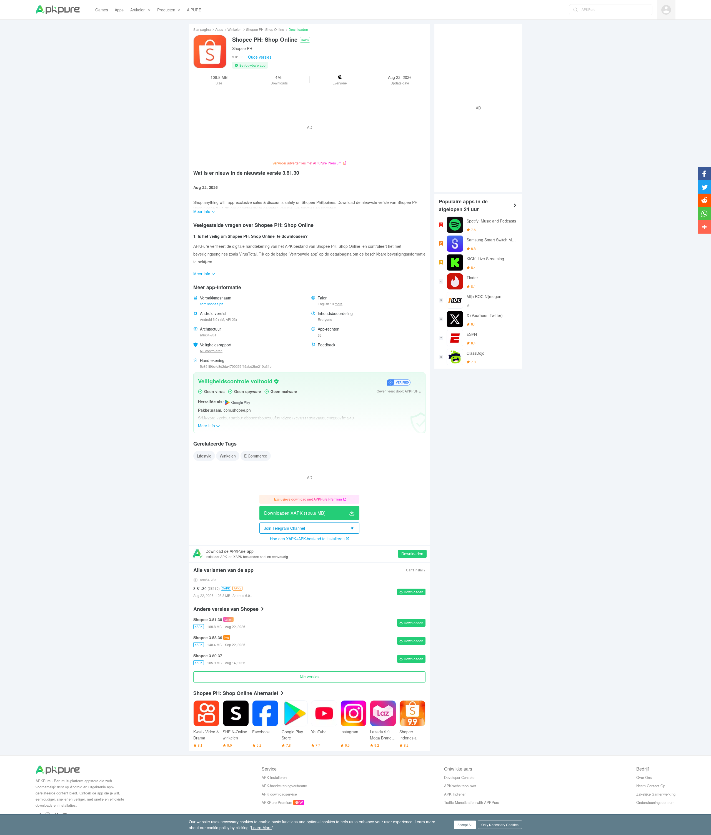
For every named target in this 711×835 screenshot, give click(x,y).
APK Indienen (455, 794)
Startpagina (202, 29)
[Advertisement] (476, 107)
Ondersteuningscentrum (655, 802)
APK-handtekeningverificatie (284, 785)
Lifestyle (204, 456)
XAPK (305, 40)
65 (320, 335)
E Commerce (255, 456)
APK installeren (274, 777)
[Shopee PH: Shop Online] (210, 51)
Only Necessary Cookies (500, 824)
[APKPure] (58, 9)
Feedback (326, 345)
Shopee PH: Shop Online (265, 29)
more (338, 304)
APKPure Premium (277, 802)
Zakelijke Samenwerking (655, 794)
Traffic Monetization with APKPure (471, 802)
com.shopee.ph (211, 303)
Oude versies (259, 57)
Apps (219, 29)
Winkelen (234, 29)
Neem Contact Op (650, 785)
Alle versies (309, 676)
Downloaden (412, 553)
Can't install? (415, 570)
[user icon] (666, 10)
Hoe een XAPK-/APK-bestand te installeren (307, 538)
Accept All (464, 824)
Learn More (261, 827)
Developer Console (459, 777)
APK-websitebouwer (460, 785)
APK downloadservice (279, 794)
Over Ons (644, 777)
